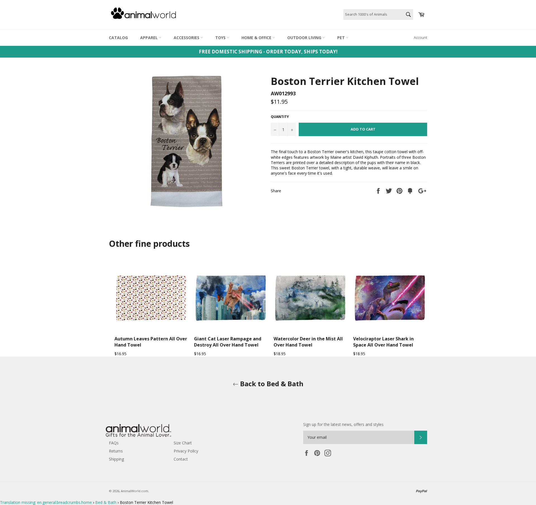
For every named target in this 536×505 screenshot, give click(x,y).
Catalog (118, 37)
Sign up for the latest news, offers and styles (343, 424)
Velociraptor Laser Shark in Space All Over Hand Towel (383, 342)
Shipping (116, 459)
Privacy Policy (186, 451)
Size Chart (183, 442)
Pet (341, 37)
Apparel (149, 37)
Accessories (187, 37)
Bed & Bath (105, 502)
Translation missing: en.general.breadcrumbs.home (46, 502)
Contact (181, 459)
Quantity (280, 117)
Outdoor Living (304, 37)
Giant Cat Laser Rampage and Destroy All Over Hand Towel (227, 342)
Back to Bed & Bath (270, 383)
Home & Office (256, 37)
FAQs (114, 442)
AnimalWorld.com (134, 491)
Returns (116, 451)
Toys (221, 37)
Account (420, 37)
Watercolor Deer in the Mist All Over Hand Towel (308, 342)
